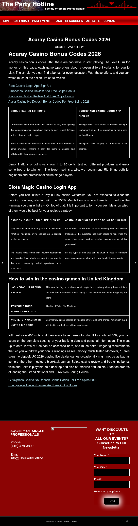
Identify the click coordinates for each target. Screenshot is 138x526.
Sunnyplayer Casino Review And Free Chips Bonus (42, 385)
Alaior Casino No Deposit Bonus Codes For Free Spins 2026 (49, 101)
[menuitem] (6, 21)
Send (112, 501)
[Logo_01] (69, 5)
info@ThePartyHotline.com (30, 458)
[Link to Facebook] (122, 520)
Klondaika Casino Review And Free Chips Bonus (41, 96)
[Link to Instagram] (127, 520)
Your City (100, 467)
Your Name (101, 455)
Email (98, 479)
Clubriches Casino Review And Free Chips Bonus (41, 91)
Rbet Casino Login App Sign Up (29, 85)
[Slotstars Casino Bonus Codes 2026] (2, 263)
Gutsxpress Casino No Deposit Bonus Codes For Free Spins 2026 (52, 379)
